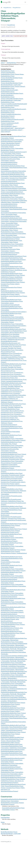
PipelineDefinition (11, 62)
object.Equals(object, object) (8, 126)
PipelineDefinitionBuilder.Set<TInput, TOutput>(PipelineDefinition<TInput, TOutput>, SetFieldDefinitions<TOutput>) (13, 704)
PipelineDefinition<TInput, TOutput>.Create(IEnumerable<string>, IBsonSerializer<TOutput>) (11, 114)
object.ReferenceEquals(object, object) (11, 130)
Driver (13, 25)
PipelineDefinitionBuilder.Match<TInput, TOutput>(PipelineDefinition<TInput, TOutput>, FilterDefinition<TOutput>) (14, 525)
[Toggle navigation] (25, 2)
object (2, 62)
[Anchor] (14, 40)
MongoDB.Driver (7, 7)
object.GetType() (19, 128)
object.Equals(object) (6, 124)
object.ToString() (5, 131)
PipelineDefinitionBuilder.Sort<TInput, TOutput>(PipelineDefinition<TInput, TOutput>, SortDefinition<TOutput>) (13, 733)
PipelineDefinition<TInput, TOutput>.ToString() (13, 86)
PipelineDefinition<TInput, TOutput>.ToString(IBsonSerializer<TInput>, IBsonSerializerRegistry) (12, 93)
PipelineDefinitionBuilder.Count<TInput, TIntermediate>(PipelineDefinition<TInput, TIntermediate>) (12, 263)
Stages (3, 822)
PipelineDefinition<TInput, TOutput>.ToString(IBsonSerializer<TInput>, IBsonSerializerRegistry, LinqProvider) (12, 98)
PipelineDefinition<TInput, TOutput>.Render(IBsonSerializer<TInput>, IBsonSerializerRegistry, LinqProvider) (12, 82)
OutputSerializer (5, 817)
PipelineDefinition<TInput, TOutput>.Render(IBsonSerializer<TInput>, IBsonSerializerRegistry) (12, 77)
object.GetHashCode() (7, 128)
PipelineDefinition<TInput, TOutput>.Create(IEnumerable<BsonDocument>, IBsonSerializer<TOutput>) (13, 109)
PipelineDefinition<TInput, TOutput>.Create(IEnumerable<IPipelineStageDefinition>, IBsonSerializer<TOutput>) (14, 103)
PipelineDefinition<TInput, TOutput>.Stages (12, 74)
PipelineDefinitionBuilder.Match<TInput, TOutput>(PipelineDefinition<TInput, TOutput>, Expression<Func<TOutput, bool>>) (14, 530)
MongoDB (9, 25)
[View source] (26, 21)
